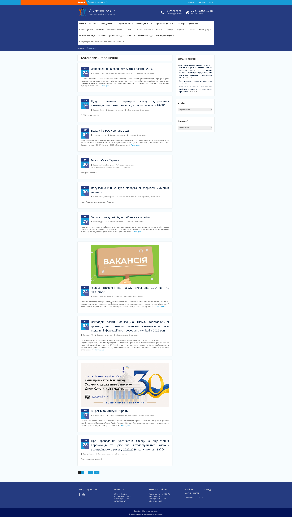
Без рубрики (132, 415)
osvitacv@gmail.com (174, 14)
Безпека (192, 30)
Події (211, 2)
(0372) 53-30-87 (174, 11)
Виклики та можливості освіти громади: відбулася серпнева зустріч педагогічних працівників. (195, 89)
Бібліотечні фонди (145, 36)
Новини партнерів (86, 30)
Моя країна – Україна (105, 160)
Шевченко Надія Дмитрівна (103, 165)
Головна (82, 24)
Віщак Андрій (98, 222)
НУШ (129, 30)
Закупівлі (180, 30)
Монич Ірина (98, 296)
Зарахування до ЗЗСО (164, 24)
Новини (191, 2)
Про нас (92, 24)
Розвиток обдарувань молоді (110, 36)
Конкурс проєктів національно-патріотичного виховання (101, 42)
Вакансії (159, 30)
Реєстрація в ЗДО (143, 24)
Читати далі (104, 86)
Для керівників (133, 110)
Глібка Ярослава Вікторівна (103, 73)
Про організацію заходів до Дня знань (195, 81)
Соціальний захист (143, 30)
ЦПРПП (130, 36)
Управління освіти (102, 10)
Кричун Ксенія (88, 454)
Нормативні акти (124, 24)
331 (90, 473)
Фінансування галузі (87, 36)
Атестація (169, 30)
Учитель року (204, 30)
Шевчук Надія (98, 110)
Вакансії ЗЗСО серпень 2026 (110, 130)
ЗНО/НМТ (100, 30)
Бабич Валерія (98, 415)
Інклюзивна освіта (114, 30)
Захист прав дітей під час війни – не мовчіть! (121, 217)
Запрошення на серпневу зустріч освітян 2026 (122, 68)
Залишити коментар (125, 73)
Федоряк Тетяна (99, 135)
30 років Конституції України (109, 411)
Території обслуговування (188, 24)
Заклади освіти (107, 24)
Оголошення (201, 2)
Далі (96, 473)
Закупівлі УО (88, 335)
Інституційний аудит (164, 36)
